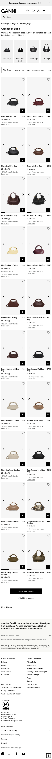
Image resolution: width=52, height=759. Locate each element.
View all (17, 70)
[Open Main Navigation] (49, 11)
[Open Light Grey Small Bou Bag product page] (13, 449)
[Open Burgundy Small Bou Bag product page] (39, 244)
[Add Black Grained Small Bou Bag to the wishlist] (49, 433)
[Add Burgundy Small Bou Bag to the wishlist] (49, 228)
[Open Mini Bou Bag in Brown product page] (39, 399)
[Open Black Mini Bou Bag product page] (13, 95)
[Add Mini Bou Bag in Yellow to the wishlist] (23, 228)
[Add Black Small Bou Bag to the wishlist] (23, 129)
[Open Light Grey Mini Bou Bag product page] (13, 399)
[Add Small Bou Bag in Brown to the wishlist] (23, 484)
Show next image (23, 95)
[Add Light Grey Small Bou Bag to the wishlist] (23, 433)
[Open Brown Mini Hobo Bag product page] (13, 194)
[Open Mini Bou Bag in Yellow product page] (13, 244)
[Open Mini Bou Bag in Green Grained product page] (13, 551)
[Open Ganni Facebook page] (16, 753)
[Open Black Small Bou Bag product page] (13, 145)
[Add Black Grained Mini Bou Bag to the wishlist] (49, 332)
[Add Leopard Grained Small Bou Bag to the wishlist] (49, 484)
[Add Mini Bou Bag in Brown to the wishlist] (49, 384)
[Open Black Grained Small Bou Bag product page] (39, 449)
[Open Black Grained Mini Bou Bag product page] (39, 348)
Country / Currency (7, 726)
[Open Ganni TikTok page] (9, 753)
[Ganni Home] (8, 11)
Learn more (5, 124)
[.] (26, 3)
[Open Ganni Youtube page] (23, 753)
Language (4, 739)
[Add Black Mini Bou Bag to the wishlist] (23, 79)
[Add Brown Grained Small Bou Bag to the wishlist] (49, 281)
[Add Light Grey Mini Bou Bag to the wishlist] (23, 384)
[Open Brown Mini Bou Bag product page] (39, 145)
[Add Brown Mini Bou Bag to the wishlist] (49, 129)
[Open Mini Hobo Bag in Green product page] (39, 551)
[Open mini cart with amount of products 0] (44, 11)
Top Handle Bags (38, 70)
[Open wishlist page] (33, 11)
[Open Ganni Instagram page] (2, 753)
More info (22, 35)
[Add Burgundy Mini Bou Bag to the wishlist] (49, 79)
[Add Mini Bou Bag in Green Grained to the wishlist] (23, 536)
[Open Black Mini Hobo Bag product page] (39, 194)
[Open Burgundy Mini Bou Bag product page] (39, 95)
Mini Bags (25, 70)
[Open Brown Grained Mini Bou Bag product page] (13, 348)
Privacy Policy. (35, 648)
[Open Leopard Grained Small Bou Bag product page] (39, 500)
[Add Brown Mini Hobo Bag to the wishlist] (23, 179)
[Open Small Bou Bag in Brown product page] (13, 500)
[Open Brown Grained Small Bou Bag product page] (39, 297)
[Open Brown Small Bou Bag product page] (13, 297)
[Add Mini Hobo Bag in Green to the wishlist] (49, 536)
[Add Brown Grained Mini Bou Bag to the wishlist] (23, 332)
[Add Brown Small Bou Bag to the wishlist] (23, 281)
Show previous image (3, 95)
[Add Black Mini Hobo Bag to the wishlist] (49, 179)
